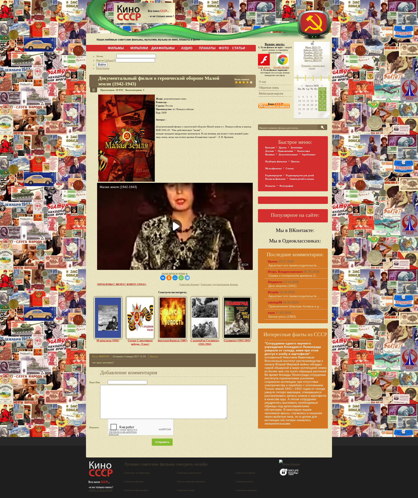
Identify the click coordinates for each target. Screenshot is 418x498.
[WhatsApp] (181, 277)
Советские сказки (186, 490)
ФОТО (224, 48)
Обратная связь (269, 87)
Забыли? (109, 60)
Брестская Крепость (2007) (172, 340)
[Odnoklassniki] (169, 277)
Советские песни (244, 481)
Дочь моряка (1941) (282, 286)
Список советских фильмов (191, 481)
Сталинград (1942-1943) (237, 340)
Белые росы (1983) (282, 316)
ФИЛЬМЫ (116, 48)
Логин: (106, 56)
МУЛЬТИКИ (139, 48)
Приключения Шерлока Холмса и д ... (295, 306)
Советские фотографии (136, 490)
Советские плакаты (245, 472)
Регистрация (102, 68)
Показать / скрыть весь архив (313, 66)
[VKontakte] (162, 277)
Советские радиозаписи (189, 472)
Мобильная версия (271, 93)
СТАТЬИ (238, 48)
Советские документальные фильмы (219, 284)
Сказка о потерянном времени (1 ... (293, 275)
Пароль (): (106, 60)
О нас (262, 81)
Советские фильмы (189, 284)
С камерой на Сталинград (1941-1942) (204, 342)
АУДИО (186, 48)
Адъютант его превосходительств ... (294, 265)
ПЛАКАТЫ (207, 48)
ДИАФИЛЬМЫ (163, 48)
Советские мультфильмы (137, 472)
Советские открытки (246, 490)
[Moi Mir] (175, 277)
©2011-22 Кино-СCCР (100, 490)
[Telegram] (187, 277)
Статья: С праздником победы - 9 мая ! (140, 342)
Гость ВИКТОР (100, 356)
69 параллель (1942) (108, 340)
